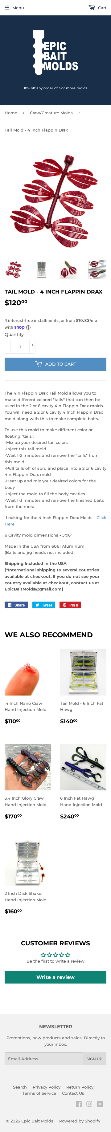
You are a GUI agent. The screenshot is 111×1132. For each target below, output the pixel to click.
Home (11, 112)
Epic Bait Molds (37, 1120)
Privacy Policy (46, 1087)
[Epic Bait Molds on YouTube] (100, 1104)
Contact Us (73, 1093)
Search (20, 1087)
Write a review (55, 977)
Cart (101, 7)
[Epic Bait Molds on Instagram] (89, 1104)
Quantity (14, 334)
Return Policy (79, 1087)
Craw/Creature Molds (51, 112)
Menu (18, 7)
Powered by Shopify (79, 1120)
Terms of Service (39, 1093)
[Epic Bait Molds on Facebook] (79, 1104)
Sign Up (94, 1059)
